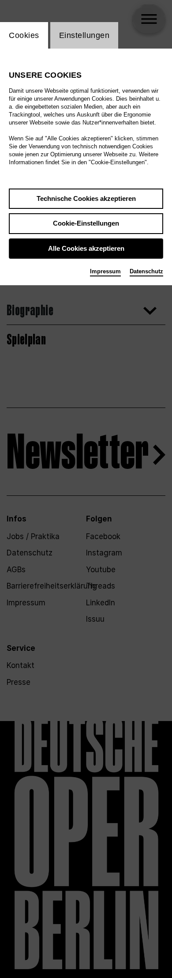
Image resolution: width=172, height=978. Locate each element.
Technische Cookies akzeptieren (86, 198)
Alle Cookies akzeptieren (86, 248)
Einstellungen (84, 35)
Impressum (105, 271)
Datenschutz (146, 271)
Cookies (24, 35)
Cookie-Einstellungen (86, 223)
